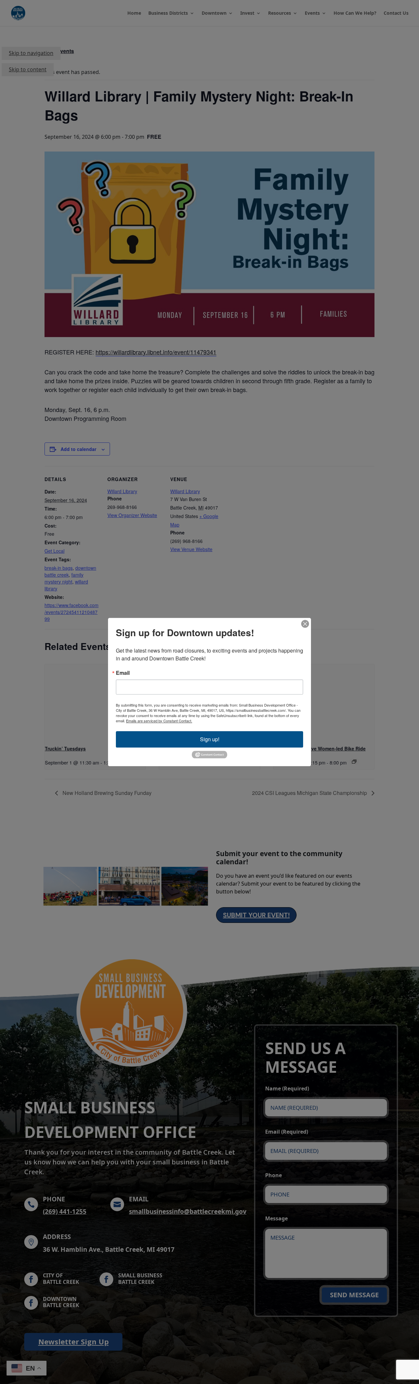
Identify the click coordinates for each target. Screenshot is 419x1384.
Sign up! (209, 739)
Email (123, 672)
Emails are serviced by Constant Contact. (159, 720)
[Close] (305, 624)
